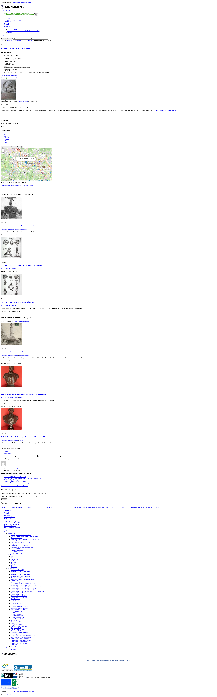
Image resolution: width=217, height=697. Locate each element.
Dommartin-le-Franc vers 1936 (19, 597)
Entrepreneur (14, 559)
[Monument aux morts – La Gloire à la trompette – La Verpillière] (11, 218)
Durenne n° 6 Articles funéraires (19, 608)
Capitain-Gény (15, 580)
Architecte (13, 556)
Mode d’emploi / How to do (11, 524)
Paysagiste (13, 564)
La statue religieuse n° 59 (17, 617)
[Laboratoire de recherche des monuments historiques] (21, 677)
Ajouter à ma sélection (18, 78)
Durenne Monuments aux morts (19, 606)
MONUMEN (7, 21)
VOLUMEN (7, 23)
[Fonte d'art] (2, 677)
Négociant (13, 562)
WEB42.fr (8, 695)
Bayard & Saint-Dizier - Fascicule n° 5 (21, 576)
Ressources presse (9, 650)
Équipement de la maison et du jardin (168, 507)
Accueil (3, 40)
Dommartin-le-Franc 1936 (18, 594)
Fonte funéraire (15, 541)
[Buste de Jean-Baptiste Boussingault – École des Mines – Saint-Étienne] (11, 429)
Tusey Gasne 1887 (16, 628)
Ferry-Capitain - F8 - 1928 (18, 609)
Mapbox (49, 180)
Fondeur (13, 561)
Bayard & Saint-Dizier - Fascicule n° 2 (21, 571)
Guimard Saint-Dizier (16, 611)
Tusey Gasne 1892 (6, 268)
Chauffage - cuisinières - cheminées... (21, 535)
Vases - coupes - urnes (17, 553)
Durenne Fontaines (16, 605)
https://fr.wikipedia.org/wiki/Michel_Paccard (164, 110)
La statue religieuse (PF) (17, 614)
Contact (9, 32)
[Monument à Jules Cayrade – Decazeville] (11, 344)
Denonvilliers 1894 (16, 582)
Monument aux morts (55, 507)
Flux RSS (30, 2)
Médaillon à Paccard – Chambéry (15, 48)
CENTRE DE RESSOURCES (25, 692)
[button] (26, 163)
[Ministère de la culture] (15, 677)
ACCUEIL (7, 18)
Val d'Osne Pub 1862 (16, 644)
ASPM (14, 692)
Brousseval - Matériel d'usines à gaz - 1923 (22, 579)
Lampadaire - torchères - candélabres (21, 544)
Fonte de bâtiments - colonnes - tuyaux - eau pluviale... (25, 539)
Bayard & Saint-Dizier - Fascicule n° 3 (21, 573)
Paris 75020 (109, 507)
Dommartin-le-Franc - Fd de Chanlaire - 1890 (23, 583)
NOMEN (6, 25)
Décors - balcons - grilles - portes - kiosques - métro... (25, 536)
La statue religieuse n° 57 (17, 615)
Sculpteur (134, 507)
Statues (139, 507)
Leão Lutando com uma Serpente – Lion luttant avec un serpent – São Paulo (24, 478)
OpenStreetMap (27, 180)
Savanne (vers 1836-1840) (18, 622)
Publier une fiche (5, 10)
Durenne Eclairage (16, 603)
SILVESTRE (29, 185)
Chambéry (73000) (10, 185)
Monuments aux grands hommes (23, 40)
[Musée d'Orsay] (8, 677)
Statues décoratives (147, 507)
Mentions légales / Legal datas (12, 527)
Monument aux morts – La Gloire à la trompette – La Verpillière (23, 226)
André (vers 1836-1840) (17, 570)
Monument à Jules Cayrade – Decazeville (15, 352)
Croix (22, 507)
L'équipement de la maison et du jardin (21, 542)
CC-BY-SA (39, 180)
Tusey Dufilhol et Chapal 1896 (19, 626)
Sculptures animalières (17, 550)
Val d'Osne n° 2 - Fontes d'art (19, 641)
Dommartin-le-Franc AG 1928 (19, 596)
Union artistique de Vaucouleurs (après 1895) (23, 635)
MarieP (25, 229)
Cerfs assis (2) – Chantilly (11, 480)
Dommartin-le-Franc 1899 (18, 593)
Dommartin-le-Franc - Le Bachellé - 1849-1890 (23, 588)
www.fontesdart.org (12, 29)
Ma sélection (7, 26)
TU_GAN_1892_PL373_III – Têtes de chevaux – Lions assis (21, 265)
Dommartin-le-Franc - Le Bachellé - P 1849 (22, 589)
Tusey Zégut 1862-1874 (17, 634)
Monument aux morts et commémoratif (67, 507)
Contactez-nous (8, 647)
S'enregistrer (16, 2)
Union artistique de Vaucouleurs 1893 (21, 637)
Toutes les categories (9, 532)
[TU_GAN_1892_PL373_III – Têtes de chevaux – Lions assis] (11, 257)
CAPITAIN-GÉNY (16, 507)
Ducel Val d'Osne (15, 599)
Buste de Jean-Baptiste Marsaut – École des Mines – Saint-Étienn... (24, 394)
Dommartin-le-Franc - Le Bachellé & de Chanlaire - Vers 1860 (27, 591)
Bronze (3, 185)
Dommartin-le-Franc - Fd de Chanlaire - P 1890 (23, 585)
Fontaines (32, 507)
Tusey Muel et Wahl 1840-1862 (19, 632)
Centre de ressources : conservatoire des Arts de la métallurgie (23, 31)
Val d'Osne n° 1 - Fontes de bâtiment (20, 640)
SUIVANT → (17, 146)
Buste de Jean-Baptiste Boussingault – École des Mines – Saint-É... (24, 437)
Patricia (14, 268)
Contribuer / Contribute (10, 521)
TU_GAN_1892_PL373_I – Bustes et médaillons (17, 302)
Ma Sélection (7, 515)
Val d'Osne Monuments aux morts (20, 638)
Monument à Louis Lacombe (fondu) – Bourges (17, 483)
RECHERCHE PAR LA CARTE (13, 20)
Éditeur (13, 557)
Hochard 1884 (15, 612)
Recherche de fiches (6, 38)
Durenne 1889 (15, 602)
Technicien (14, 567)
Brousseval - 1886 (16, 577)
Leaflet (15, 180)
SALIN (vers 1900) (126, 507)
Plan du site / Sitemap (10, 526)
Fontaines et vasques (39, 507)
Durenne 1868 (15, 600)
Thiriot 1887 (14, 623)
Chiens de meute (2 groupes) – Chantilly (15, 481)
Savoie (23, 185)
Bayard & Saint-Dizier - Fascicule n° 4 (21, 574)
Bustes (9, 507)
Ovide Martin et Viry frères (18, 618)
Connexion (24, 2)
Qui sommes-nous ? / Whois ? (12, 523)
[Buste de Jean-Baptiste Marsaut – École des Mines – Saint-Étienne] (11, 386)
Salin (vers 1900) (15, 620)
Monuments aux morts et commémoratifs (12, 229)
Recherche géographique (10, 649)
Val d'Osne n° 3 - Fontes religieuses (20, 643)
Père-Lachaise (116, 507)
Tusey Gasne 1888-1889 (17, 629)
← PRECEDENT (8, 146)
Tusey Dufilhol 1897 (16, 625)
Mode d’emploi (8, 518)
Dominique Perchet (23, 101)
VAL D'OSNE (156, 507)
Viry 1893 (13, 646)
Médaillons (18, 185)
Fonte (47, 507)
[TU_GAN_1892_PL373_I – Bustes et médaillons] (11, 294)
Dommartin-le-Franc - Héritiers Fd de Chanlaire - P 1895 (26, 586)
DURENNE (27, 507)
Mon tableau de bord (9, 517)
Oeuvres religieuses (101, 507)
